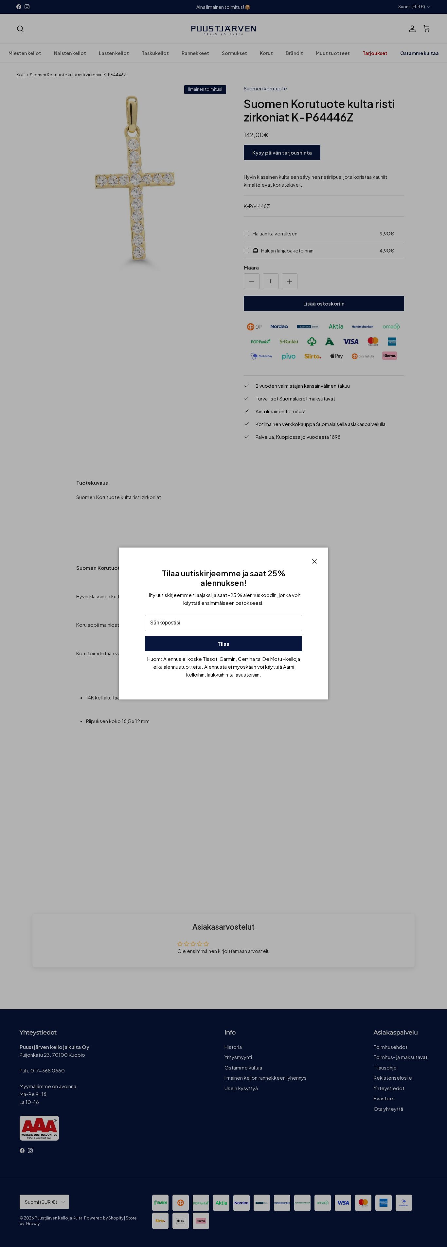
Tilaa (223, 644)
